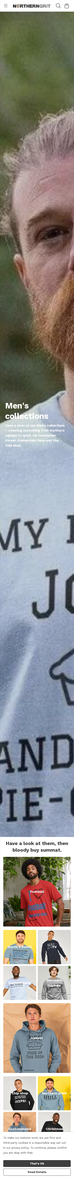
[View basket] (66, 6)
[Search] (58, 6)
